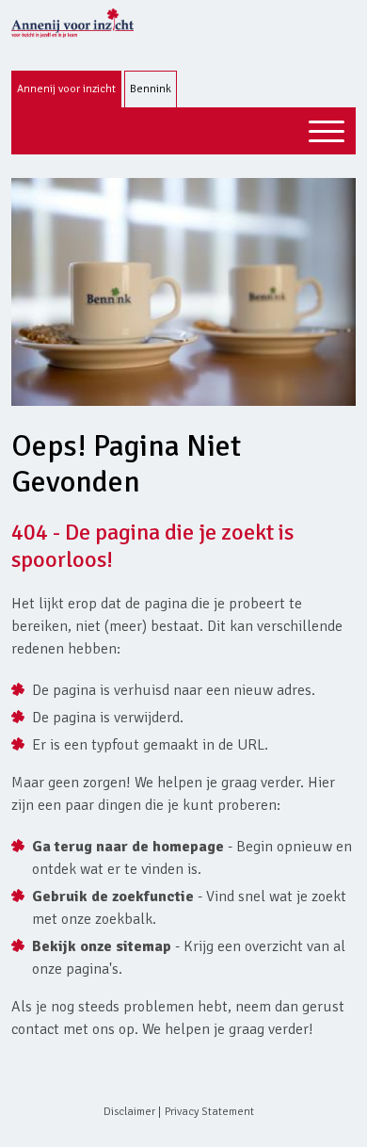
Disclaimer (129, 1112)
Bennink (150, 89)
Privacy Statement (209, 1112)
